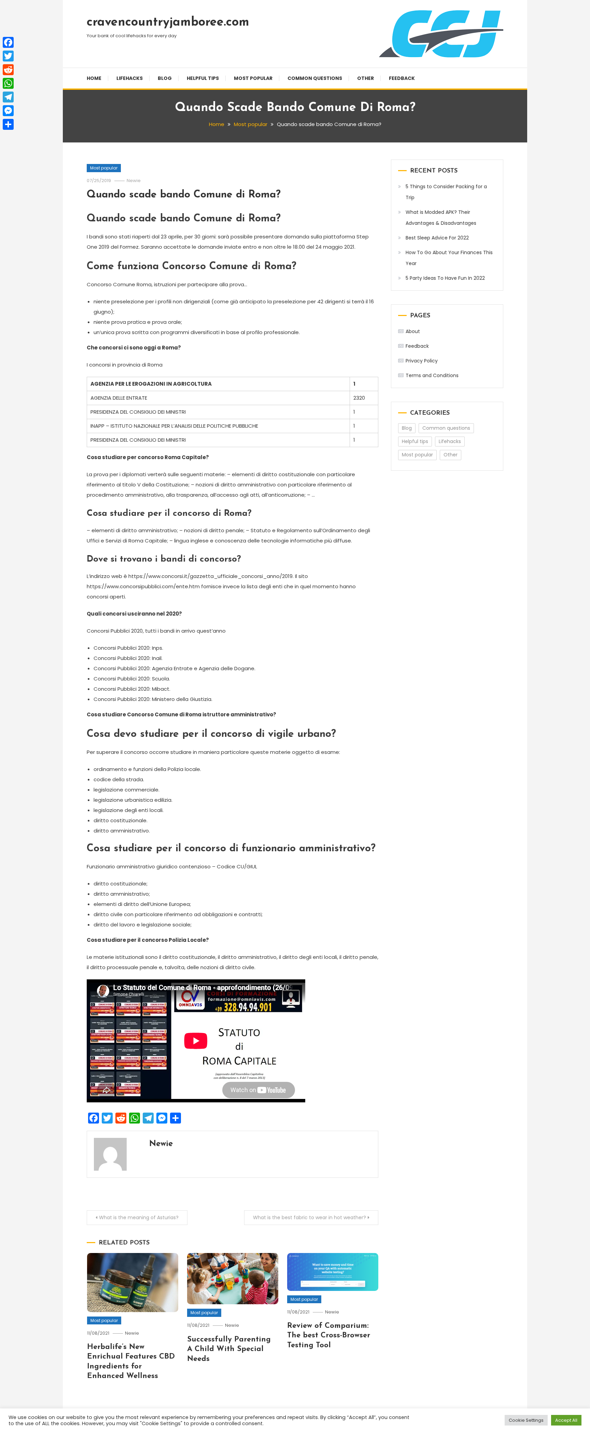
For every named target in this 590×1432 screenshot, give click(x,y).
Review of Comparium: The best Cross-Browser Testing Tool (328, 1335)
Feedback (402, 78)
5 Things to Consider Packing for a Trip (446, 192)
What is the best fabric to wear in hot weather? (309, 1217)
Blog (165, 78)
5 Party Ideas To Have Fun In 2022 (445, 278)
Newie (134, 180)
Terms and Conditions (432, 375)
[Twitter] (8, 56)
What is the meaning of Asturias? (139, 1217)
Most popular (253, 78)
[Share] (8, 124)
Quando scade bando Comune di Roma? (184, 195)
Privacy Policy (422, 360)
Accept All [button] (566, 1420)
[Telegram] (8, 97)
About (413, 331)
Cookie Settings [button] (526, 1420)
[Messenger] (8, 111)
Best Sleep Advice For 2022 (437, 237)
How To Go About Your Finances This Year (449, 258)
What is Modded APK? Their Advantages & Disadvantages (441, 217)
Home (94, 78)
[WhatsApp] (8, 83)
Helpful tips (203, 78)
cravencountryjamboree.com (168, 22)
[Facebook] (8, 42)
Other (365, 78)
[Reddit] (8, 70)
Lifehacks (129, 78)
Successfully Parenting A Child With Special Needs (229, 1349)
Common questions (314, 78)
